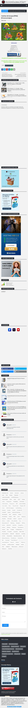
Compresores (8, 501)
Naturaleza (14, 525)
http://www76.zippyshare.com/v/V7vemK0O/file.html (14, 58)
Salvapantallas (9, 535)
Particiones (14, 527)
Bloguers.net (17, 653)
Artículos (22, 492)
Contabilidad (15, 501)
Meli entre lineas (19, 649)
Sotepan (4, 656)
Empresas (4, 510)
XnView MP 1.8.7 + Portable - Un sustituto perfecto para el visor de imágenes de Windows (16, 95)
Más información (12, 706)
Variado (22, 544)
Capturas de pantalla (6, 497)
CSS (16, 503)
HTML (14, 516)
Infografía (4, 518)
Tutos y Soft (9, 425)
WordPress (10, 548)
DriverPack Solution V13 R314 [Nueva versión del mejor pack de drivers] (16, 402)
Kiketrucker (3, 20)
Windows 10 (21, 546)
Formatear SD (19, 510)
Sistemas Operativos (5, 538)
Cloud (19, 499)
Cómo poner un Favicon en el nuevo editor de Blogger (16, 414)
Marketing (12, 523)
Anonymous (9, 434)
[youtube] (7, 371)
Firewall (13, 510)
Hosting (10, 516)
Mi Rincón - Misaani (6, 651)
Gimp (10, 514)
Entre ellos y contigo (13, 644)
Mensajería (18, 523)
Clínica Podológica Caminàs (8, 649)
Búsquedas (16, 495)
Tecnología (7, 540)
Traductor (17, 542)
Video (3, 546)
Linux (20, 520)
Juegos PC (20, 518)
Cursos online (4, 505)
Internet (14, 518)
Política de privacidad (5, 634)
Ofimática (8, 527)
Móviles (3, 525)
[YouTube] (18, 331)
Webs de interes (14, 546)
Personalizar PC (21, 527)
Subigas (23, 653)
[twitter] (20, 369)
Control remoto (5, 503)
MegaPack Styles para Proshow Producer (16, 378)
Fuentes (9, 512)
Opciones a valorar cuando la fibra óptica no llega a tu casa (16, 384)
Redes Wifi (12, 533)
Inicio (2, 13)
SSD (3, 540)
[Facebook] (10, 331)
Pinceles (3, 529)
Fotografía (4, 512)
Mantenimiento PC (5, 523)
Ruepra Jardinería (14, 646)
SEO (24, 535)
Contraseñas (22, 501)
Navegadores (20, 525)
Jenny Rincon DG (5, 646)
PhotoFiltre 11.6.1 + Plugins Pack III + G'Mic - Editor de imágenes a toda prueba (16, 83)
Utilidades (17, 544)
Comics (3, 501)
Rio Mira (3, 535)
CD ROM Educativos (14, 497)
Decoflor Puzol (15, 651)
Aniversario (17, 492)
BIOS (7, 495)
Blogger (11, 495)
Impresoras (23, 516)
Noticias (3, 527)
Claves (11, 499)
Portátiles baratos (19, 529)
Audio (3, 495)
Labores (3, 520)
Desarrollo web (15, 505)
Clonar (15, 499)
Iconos (18, 516)
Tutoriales (4, 544)
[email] (20, 371)
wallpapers (8, 546)
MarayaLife (23, 646)
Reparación (18, 533)
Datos (10, 505)
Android (11, 492)
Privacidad (4, 531)
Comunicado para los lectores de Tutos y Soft (18, 11)
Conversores (12, 503)
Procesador (10, 531)
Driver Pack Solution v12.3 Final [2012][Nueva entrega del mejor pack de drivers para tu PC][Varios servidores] (16, 408)
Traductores (23, 542)
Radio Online (21, 531)
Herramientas (4, 516)
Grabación (14, 514)
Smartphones (13, 538)
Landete (8, 520)
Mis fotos (23, 523)
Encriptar (9, 510)
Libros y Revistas (14, 520)
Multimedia (9, 525)
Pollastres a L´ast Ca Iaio (7, 653)
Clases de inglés (5, 499)
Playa (8, 529)
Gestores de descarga (16, 512)
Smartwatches (20, 538)
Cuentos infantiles (22, 503)
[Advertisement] (14, 152)
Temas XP (12, 542)
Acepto (19, 706)
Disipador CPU (22, 505)
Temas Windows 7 (14, 540)
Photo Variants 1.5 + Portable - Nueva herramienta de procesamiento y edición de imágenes (16, 89)
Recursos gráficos (5, 533)
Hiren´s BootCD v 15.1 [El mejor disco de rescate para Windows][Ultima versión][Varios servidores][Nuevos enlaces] (16, 391)
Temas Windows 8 (5, 542)
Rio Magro (24, 533)
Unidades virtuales (10, 544)
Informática (9, 518)
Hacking (19, 514)
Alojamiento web (5, 492)
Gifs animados (4, 514)
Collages (23, 499)
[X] (14, 331)
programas (16, 531)
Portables (12, 529)
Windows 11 (4, 548)
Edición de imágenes (7, 13)
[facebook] (7, 369)
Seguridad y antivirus (17, 535)
